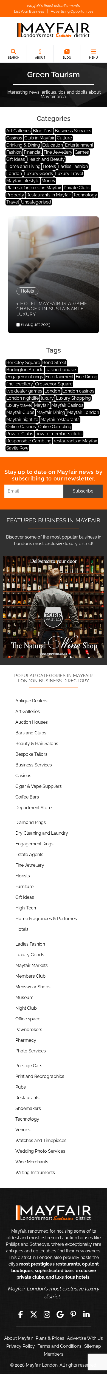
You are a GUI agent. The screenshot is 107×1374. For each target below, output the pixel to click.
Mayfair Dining (50, 412)
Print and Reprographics (39, 1076)
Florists (22, 875)
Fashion (14, 152)
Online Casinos (21, 426)
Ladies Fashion (73, 166)
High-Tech (25, 908)
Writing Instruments (35, 1172)
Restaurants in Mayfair (48, 194)
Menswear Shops (32, 986)
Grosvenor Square (53, 384)
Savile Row (17, 448)
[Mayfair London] (53, 30)
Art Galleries (18, 130)
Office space (27, 1018)
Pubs (20, 1087)
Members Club (30, 976)
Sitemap (92, 1346)
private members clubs (59, 433)
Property (15, 194)
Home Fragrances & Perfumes (46, 918)
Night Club (26, 1008)
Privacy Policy (20, 1346)
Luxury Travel (69, 173)
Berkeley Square (23, 362)
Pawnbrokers (28, 1029)
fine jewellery (19, 384)
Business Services (73, 130)
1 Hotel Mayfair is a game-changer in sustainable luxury (53, 309)
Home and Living (23, 166)
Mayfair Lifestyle (22, 180)
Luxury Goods (38, 173)
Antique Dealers (31, 700)
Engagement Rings (34, 843)
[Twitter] (33, 1314)
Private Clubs (77, 187)
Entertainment (79, 145)
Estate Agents (29, 854)
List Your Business (29, 11)
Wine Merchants (31, 1161)
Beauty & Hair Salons (36, 743)
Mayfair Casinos (67, 405)
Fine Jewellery (58, 152)
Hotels (49, 166)
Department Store (33, 807)
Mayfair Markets (31, 965)
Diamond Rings (30, 822)
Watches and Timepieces (40, 1140)
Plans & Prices (50, 1338)
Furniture (24, 886)
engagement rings (24, 376)
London (14, 173)
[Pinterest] (73, 1314)
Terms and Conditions (59, 1346)
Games (82, 152)
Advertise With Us (85, 1338)
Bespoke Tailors (31, 754)
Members (53, 1354)
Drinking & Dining (23, 145)
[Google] (60, 1314)
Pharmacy (25, 1040)
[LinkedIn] (86, 1314)
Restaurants (27, 1097)
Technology (85, 194)
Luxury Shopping (73, 398)
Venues (22, 1129)
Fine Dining (86, 376)
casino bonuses (61, 369)
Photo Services (30, 1051)
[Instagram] (47, 1314)
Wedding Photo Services (40, 1151)
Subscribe (83, 491)
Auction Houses (31, 722)
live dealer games (24, 391)
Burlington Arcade (24, 369)
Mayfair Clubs (20, 412)
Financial (32, 152)
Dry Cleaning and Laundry (41, 833)
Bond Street (54, 362)
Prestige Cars (28, 1065)
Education (52, 145)
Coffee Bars (27, 797)
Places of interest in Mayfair (33, 187)
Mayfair (41, 405)
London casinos (78, 391)
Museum (24, 997)
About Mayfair (18, 1338)
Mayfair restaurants (60, 419)
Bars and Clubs (30, 732)
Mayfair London (83, 412)
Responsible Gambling (29, 440)
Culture (64, 138)
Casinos (14, 138)
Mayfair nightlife (22, 419)
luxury (47, 398)
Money (48, 180)
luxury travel (19, 405)
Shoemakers (28, 1108)
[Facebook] (20, 1314)
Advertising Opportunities (72, 11)
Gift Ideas (15, 159)
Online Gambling (54, 426)
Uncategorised (36, 202)
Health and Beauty (46, 159)
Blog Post (43, 130)
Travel (12, 202)
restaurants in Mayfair (75, 440)
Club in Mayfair (39, 138)
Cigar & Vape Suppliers (38, 786)
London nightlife (22, 398)
